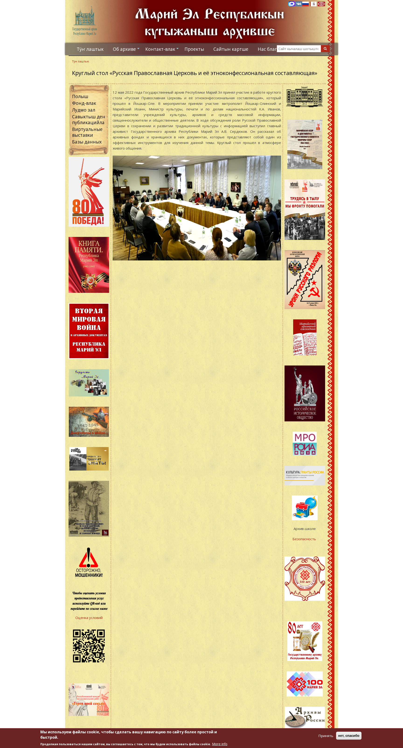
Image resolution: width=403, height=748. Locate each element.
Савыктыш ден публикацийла (88, 119)
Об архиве (127, 50)
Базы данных (87, 142)
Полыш (80, 96)
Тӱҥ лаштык (90, 49)
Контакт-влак (162, 50)
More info (219, 743)
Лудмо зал (83, 110)
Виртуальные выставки (87, 132)
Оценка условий (89, 617)
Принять (325, 735)
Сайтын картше (230, 49)
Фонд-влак (84, 103)
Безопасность (304, 538)
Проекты (194, 49)
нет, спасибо (348, 736)
